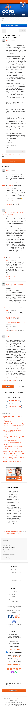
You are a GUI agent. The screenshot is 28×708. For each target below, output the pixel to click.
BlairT (7, 337)
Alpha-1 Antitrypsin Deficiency (14, 610)
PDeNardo (4, 307)
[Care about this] (20, 30)
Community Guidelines (13, 700)
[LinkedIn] (14, 669)
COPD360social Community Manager (11, 531)
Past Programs (14, 583)
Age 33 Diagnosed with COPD (10, 449)
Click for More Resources (12, 25)
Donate (23, 6)
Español (14, 612)
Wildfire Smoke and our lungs (10, 428)
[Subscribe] (25, 30)
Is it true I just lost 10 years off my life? (13, 451)
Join (21, 2)
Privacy (22, 698)
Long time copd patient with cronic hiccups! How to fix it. (12, 430)
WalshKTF (4, 380)
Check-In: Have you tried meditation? (12, 446)
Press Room (14, 572)
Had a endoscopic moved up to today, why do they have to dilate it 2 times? (14, 458)
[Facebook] (8, 669)
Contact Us (14, 603)
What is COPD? (14, 592)
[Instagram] (17, 669)
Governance (14, 580)
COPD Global (14, 575)
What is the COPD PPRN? (14, 594)
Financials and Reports (14, 577)
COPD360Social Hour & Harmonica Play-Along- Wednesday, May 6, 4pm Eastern (13, 437)
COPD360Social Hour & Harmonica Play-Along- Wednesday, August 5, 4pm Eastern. (14, 424)
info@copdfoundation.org (14, 664)
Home (2, 19)
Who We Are (14, 569)
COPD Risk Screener (14, 601)
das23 (3, 185)
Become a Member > (14, 400)
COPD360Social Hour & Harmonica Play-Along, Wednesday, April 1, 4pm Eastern (13, 454)
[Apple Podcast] (12, 672)
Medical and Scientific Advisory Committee (14, 607)
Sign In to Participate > (14, 406)
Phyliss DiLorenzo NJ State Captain (15, 284)
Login (25, 2)
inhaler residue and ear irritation (11, 440)
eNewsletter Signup (14, 690)
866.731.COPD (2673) (16, 656)
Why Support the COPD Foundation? (14, 599)
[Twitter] (11, 669)
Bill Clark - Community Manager (12, 203)
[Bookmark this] (22, 30)
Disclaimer (17, 698)
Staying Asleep (7, 434)
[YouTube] (20, 669)
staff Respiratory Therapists (14, 533)
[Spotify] (15, 672)
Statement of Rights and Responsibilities (13, 702)
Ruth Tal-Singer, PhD (6, 155)
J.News (7, 40)
